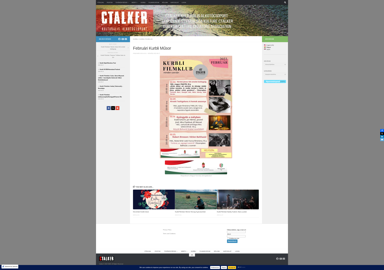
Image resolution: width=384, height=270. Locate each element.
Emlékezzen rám (234, 238)
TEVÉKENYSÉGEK (121, 2)
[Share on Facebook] (109, 108)
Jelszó (229, 234)
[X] (382, 133)
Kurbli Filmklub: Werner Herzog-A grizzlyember (190, 212)
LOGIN (184, 2)
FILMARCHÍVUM (153, 2)
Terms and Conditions (169, 233)
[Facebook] (382, 130)
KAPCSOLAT (175, 2)
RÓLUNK (165, 2)
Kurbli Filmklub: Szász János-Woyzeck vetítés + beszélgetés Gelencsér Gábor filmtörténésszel (111, 78)
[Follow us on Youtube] (122, 39)
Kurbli (135, 39)
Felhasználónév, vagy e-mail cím (236, 230)
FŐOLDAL (100, 2)
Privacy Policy (167, 230)
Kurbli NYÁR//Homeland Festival (110, 69)
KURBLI (143, 2)
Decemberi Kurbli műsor (141, 212)
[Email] (382, 139)
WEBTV (134, 2)
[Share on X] (113, 108)
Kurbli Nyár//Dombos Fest (108, 63)
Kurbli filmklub (146, 39)
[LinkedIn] (382, 136)
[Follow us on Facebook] (119, 39)
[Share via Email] (117, 108)
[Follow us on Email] (126, 39)
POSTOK (110, 2)
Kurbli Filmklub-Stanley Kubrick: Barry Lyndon (232, 212)
